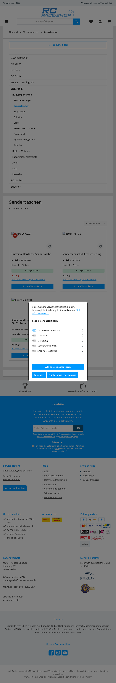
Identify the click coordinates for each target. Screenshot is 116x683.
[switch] (34, 335)
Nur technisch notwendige (62, 374)
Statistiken (42, 335)
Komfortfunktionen (47, 345)
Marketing (42, 340)
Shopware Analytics (47, 350)
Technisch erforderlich (48, 330)
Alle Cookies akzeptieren (58, 366)
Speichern (39, 374)
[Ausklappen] (82, 330)
